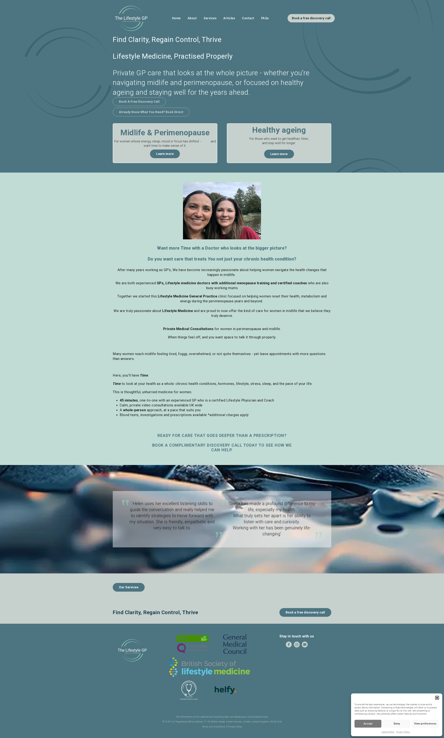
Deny (397, 723)
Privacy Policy (403, 732)
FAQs (265, 18)
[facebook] (289, 644)
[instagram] (297, 644)
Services (210, 18)
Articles (229, 18)
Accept (368, 723)
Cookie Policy (388, 732)
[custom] (305, 644)
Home (176, 18)
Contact (248, 18)
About (192, 18)
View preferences (425, 723)
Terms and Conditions (213, 726)
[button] (437, 697)
